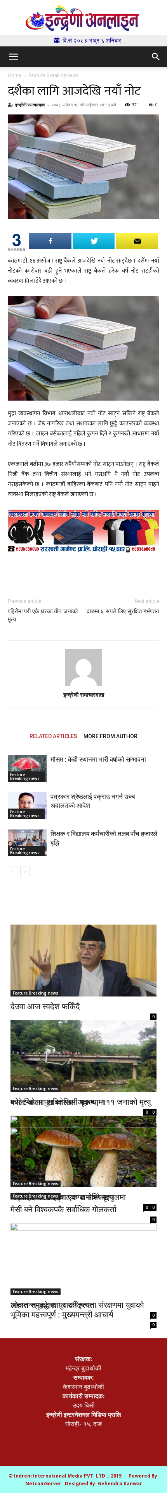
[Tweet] (94, 241)
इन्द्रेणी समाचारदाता (30, 104)
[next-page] (25, 871)
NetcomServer (43, 1483)
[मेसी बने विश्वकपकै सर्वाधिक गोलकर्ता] (83, 1164)
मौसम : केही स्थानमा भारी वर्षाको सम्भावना (98, 759)
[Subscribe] (137, 241)
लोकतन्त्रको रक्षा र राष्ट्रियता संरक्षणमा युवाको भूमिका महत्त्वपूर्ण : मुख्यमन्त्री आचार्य (77, 1309)
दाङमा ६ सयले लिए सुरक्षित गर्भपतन (123, 611)
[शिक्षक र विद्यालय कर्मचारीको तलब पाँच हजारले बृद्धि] (27, 842)
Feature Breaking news (53, 75)
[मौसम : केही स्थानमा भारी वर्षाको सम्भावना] (27, 768)
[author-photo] (83, 668)
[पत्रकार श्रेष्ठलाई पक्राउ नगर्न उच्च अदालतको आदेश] (27, 805)
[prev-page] (12, 871)
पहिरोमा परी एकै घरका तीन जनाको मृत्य (43, 615)
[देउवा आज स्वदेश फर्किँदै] (83, 960)
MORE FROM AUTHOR (110, 736)
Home (14, 75)
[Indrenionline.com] (83, 18)
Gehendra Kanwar (120, 1483)
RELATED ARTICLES (53, 736)
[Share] (50, 241)
